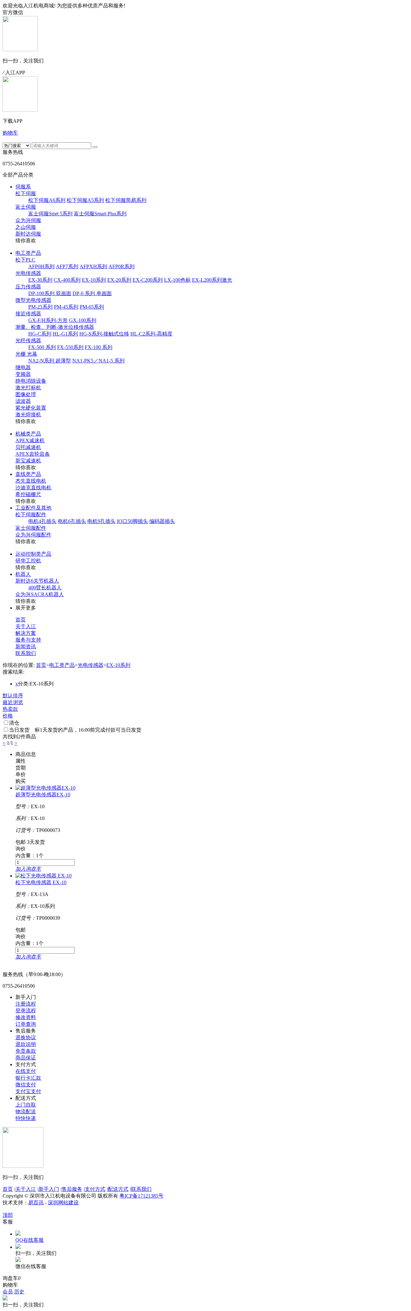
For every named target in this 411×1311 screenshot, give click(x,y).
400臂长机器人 (45, 587)
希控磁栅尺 (28, 494)
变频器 (23, 374)
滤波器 (23, 401)
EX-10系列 (94, 280)
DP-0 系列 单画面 (92, 293)
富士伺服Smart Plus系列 (100, 213)
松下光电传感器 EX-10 (40, 882)
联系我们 (25, 653)
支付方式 (95, 1189)
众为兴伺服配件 (33, 534)
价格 (8, 715)
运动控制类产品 (33, 554)
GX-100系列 (82, 320)
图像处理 (25, 394)
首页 (20, 619)
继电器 (23, 367)
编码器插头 (162, 521)
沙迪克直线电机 (33, 487)
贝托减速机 (28, 447)
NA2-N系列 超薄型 (49, 360)
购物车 (10, 133)
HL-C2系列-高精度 (151, 333)
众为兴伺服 (28, 220)
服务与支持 (28, 640)
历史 (19, 1291)
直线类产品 (28, 474)
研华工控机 (28, 560)
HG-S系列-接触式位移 (104, 333)
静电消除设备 (30, 381)
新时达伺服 (28, 233)
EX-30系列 (40, 280)
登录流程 (25, 1010)
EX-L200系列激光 (212, 280)
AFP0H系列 (41, 266)
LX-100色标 (177, 280)
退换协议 (25, 1037)
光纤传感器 (28, 340)
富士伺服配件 (30, 528)
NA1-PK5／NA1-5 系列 (98, 360)
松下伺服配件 (30, 514)
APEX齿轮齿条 (32, 454)
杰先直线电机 (30, 481)
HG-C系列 (39, 333)
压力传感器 (28, 286)
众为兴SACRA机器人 (39, 594)
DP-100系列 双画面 (49, 293)
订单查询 (25, 1024)
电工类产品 (28, 253)
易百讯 (36, 1202)
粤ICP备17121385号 (141, 1196)
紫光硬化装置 (30, 408)
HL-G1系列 (65, 333)
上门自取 (25, 1105)
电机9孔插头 (101, 521)
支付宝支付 (28, 1091)
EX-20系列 (119, 280)
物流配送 (25, 1111)
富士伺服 (25, 207)
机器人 (23, 574)
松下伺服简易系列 (125, 200)
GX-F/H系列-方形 (48, 320)
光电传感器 (28, 273)
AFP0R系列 (122, 266)
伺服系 (23, 186)
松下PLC (25, 259)
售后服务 (72, 1189)
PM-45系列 (66, 307)
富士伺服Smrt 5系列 (50, 213)
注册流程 (25, 1004)
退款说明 (25, 1044)
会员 (8, 1291)
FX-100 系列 (98, 347)
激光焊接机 (28, 414)
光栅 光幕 (26, 354)
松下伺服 (25, 193)
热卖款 (10, 709)
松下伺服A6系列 (47, 200)
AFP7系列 (67, 266)
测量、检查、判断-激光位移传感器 (54, 327)
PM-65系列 (92, 307)
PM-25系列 (40, 307)
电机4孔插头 (42, 521)
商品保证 (25, 1057)
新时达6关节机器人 (37, 581)
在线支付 (25, 1071)
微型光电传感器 (33, 300)
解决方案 (25, 633)
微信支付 (25, 1084)
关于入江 (25, 626)
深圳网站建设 (63, 1202)
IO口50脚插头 (132, 521)
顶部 (8, 1215)
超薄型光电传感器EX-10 (42, 794)
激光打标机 (28, 387)
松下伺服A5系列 (85, 200)
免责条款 (25, 1051)
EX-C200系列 (148, 280)
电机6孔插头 (72, 521)
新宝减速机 (28, 460)
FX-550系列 (70, 347)
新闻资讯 (25, 646)
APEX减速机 (30, 440)
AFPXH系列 (93, 266)
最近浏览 (13, 702)
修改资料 (25, 1017)
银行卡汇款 (28, 1078)
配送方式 (118, 1189)
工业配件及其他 (33, 507)
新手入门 (49, 1189)
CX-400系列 (67, 280)
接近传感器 (28, 313)
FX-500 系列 (42, 347)
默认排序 (13, 695)
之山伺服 (25, 227)
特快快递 (25, 1118)
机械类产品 (28, 433)
